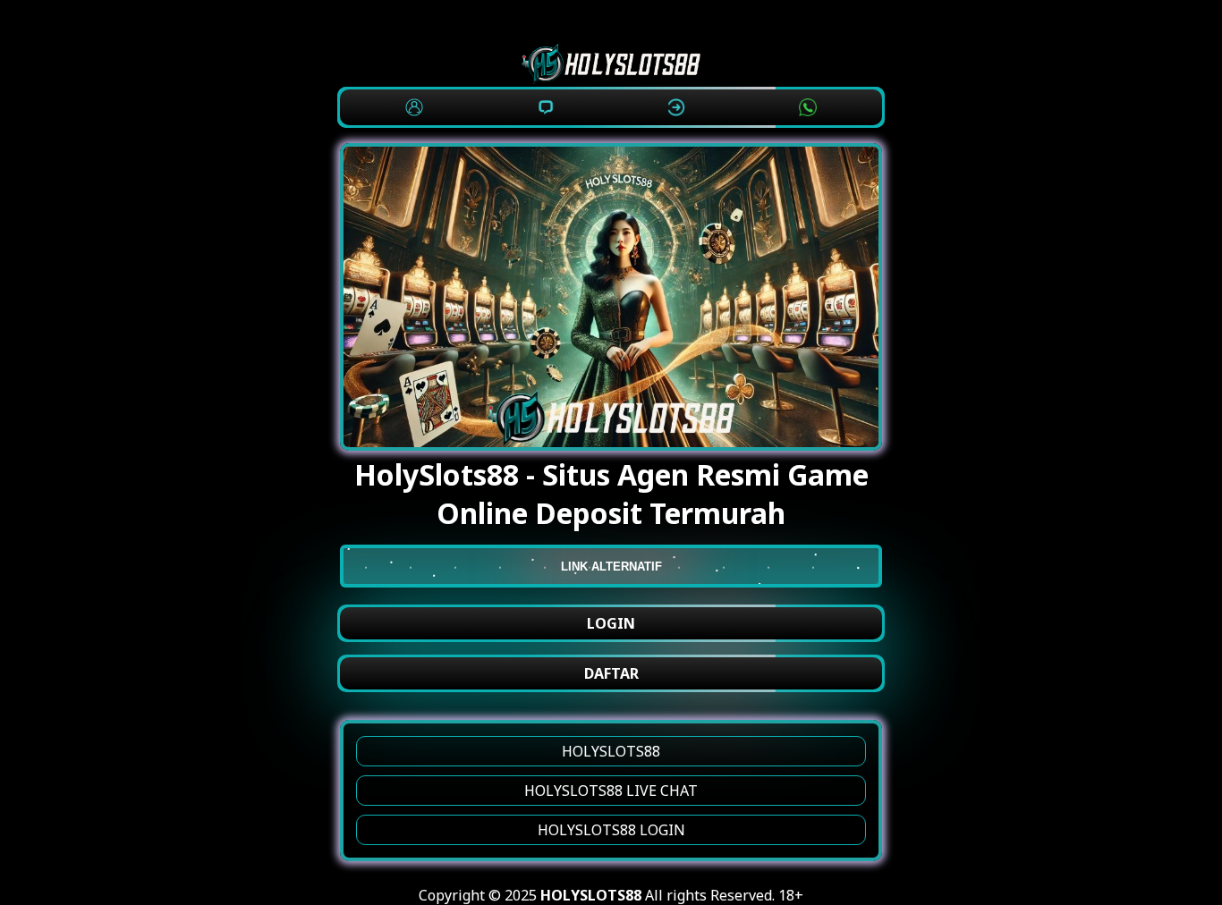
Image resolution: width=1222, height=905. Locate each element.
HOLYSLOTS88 (611, 751)
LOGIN (611, 623)
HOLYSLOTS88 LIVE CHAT (611, 790)
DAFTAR (611, 673)
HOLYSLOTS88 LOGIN (611, 830)
